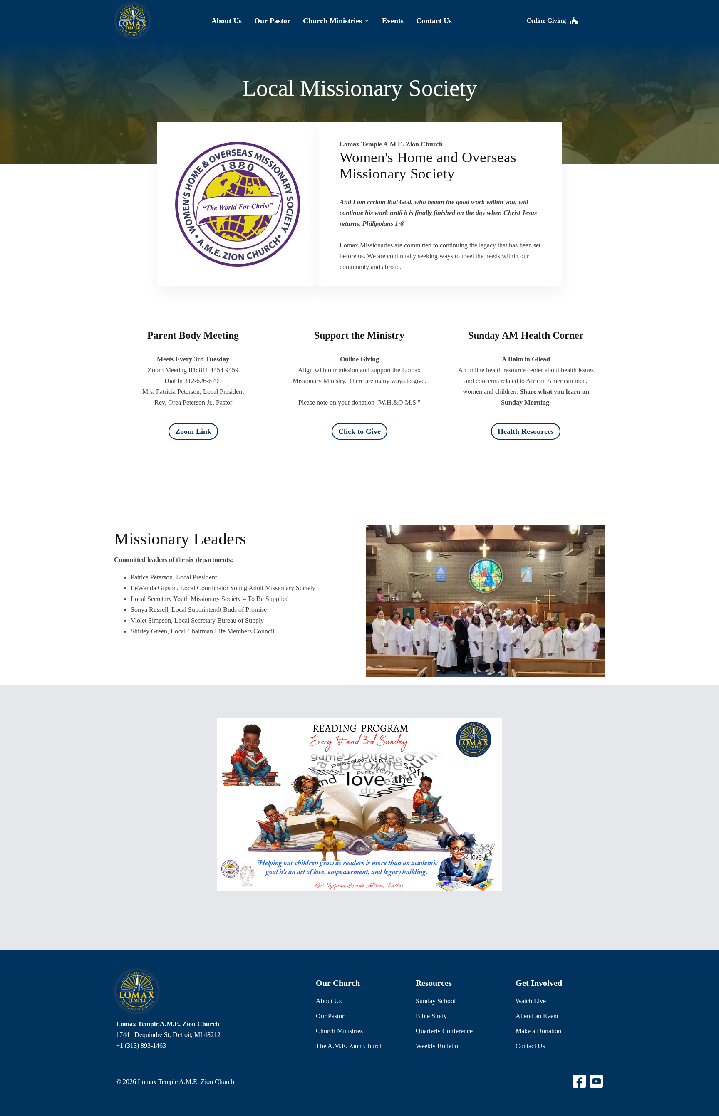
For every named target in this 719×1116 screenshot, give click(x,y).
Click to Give (359, 431)
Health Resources (526, 431)
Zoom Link (193, 431)
